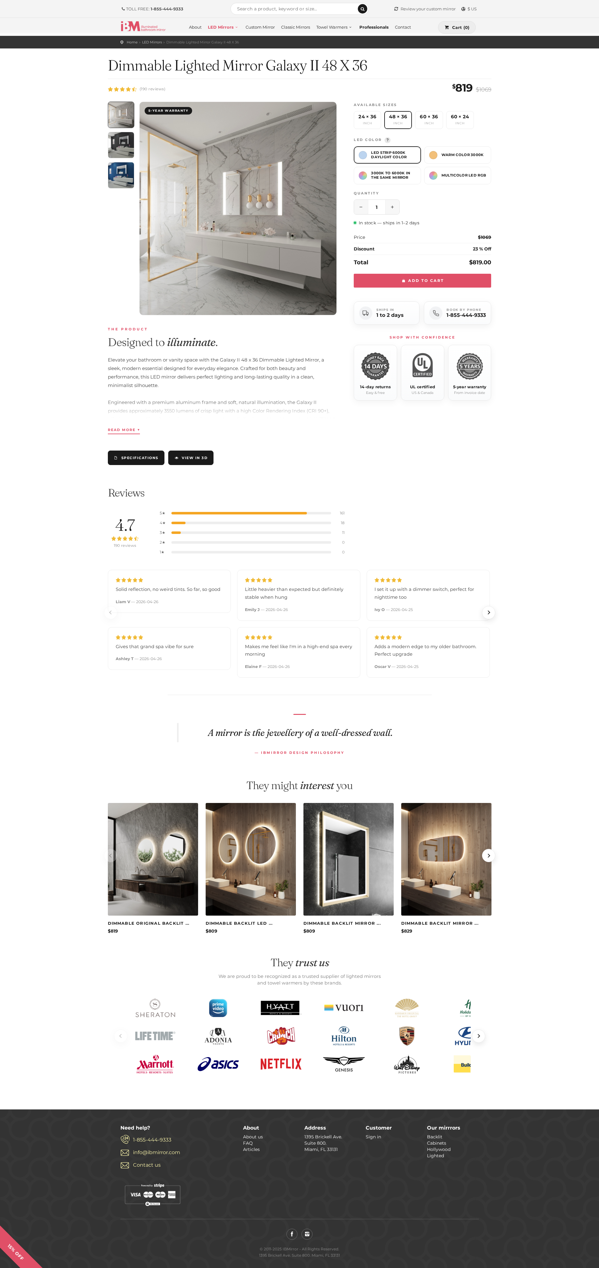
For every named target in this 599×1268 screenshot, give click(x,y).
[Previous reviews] (110, 612)
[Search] (362, 9)
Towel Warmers (331, 27)
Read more (124, 430)
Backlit (434, 1137)
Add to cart (425, 280)
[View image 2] (121, 145)
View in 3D (195, 458)
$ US (472, 8)
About (195, 27)
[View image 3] (121, 175)
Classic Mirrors (295, 27)
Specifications (139, 458)
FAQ (248, 1143)
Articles (251, 1149)
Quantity (366, 193)
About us (253, 1137)
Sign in (373, 1137)
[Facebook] (291, 1234)
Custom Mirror (260, 27)
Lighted (435, 1156)
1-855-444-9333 (466, 315)
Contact (403, 27)
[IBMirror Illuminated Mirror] (143, 25)
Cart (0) (460, 27)
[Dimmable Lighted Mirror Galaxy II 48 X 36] (238, 208)
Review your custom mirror (428, 8)
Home (132, 42)
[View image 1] (121, 115)
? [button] (387, 139)
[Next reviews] (488, 612)
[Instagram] (307, 1234)
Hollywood (439, 1149)
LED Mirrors (221, 27)
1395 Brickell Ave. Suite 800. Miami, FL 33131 (323, 1143)
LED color (371, 139)
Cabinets (436, 1143)
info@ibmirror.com (156, 1152)
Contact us (147, 1165)
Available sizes (375, 105)
